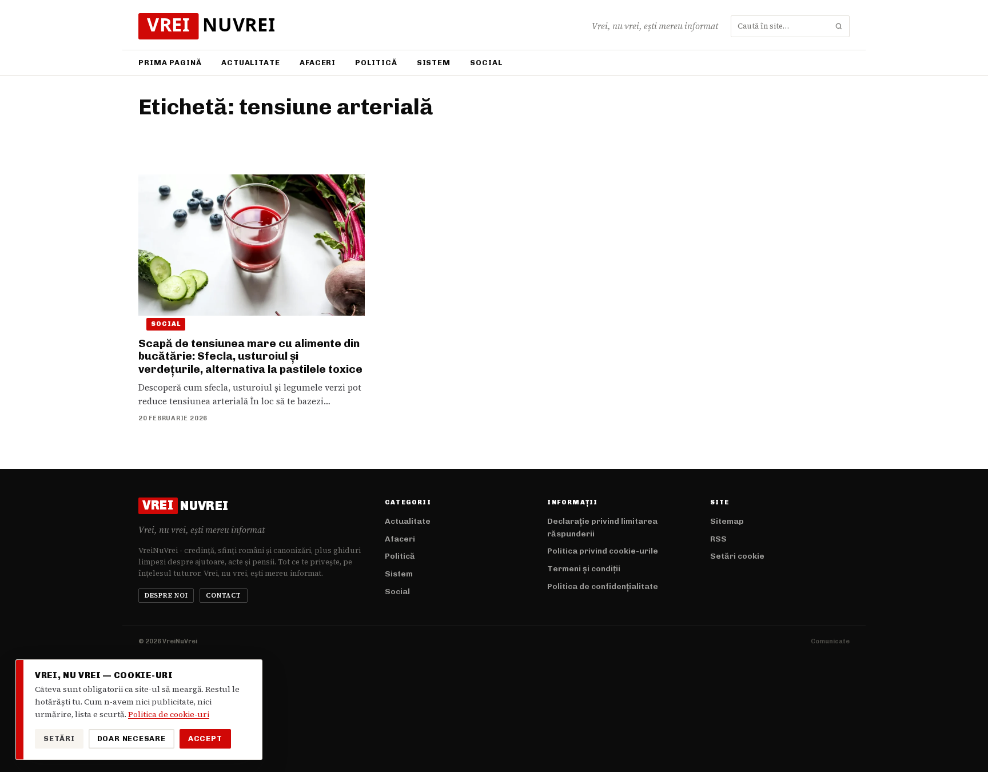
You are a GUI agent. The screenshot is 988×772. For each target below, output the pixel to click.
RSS (718, 539)
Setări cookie (737, 556)
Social (486, 62)
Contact (223, 595)
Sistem (434, 62)
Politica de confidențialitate (602, 586)
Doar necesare (131, 738)
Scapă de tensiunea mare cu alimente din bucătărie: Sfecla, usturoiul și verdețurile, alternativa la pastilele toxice (250, 356)
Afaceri (318, 62)
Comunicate (830, 641)
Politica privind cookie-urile (602, 551)
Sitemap (727, 521)
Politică (376, 62)
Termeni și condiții (583, 569)
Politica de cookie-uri (168, 714)
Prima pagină (170, 62)
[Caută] (838, 26)
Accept (205, 738)
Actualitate (250, 62)
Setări (59, 738)
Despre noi (166, 595)
